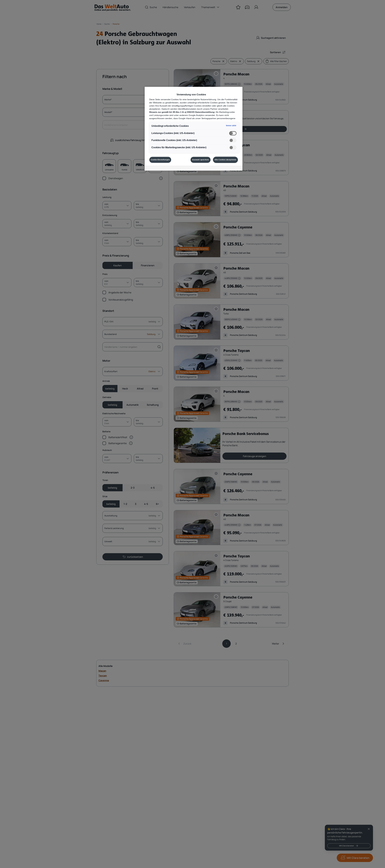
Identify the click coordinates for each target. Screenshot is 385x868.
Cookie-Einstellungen (160, 160)
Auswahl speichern (200, 160)
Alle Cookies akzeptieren (225, 160)
